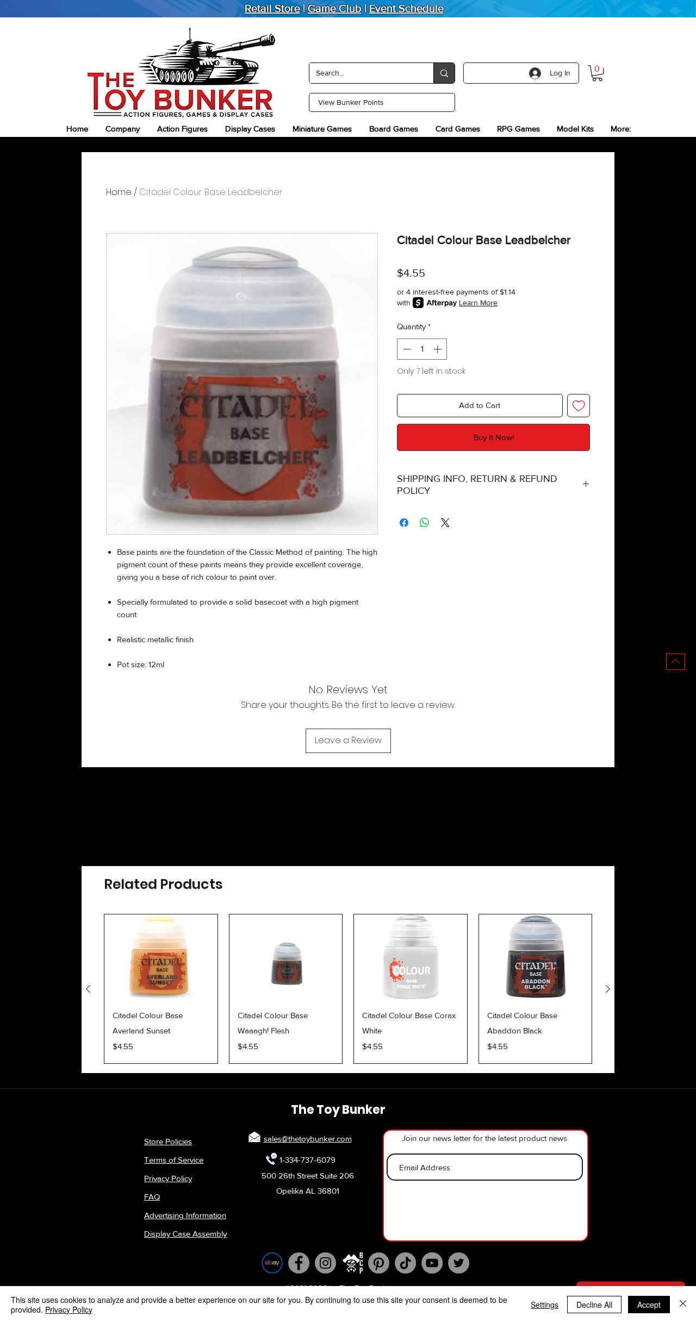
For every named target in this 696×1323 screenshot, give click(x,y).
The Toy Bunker (338, 1109)
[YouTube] (432, 1263)
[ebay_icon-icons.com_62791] (272, 1263)
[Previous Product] (88, 988)
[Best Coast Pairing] (352, 1263)
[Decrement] (406, 349)
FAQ (152, 1196)
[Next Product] (607, 988)
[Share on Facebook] (404, 522)
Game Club (335, 8)
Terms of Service (173, 1159)
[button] (597, 73)
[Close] (682, 1304)
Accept (649, 1304)
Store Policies (168, 1141)
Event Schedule (406, 8)
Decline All (594, 1304)
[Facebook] (298, 1263)
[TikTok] (405, 1263)
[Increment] (438, 349)
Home (119, 192)
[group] (348, 988)
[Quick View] (160, 956)
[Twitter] (458, 1263)
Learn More (478, 302)
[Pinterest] (378, 1263)
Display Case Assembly (185, 1233)
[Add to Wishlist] (579, 405)
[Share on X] (445, 522)
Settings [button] (544, 1304)
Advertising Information (185, 1215)
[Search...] (444, 73)
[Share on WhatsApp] (424, 522)
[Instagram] (325, 1263)
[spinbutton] (422, 349)
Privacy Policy (168, 1178)
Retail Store (272, 8)
